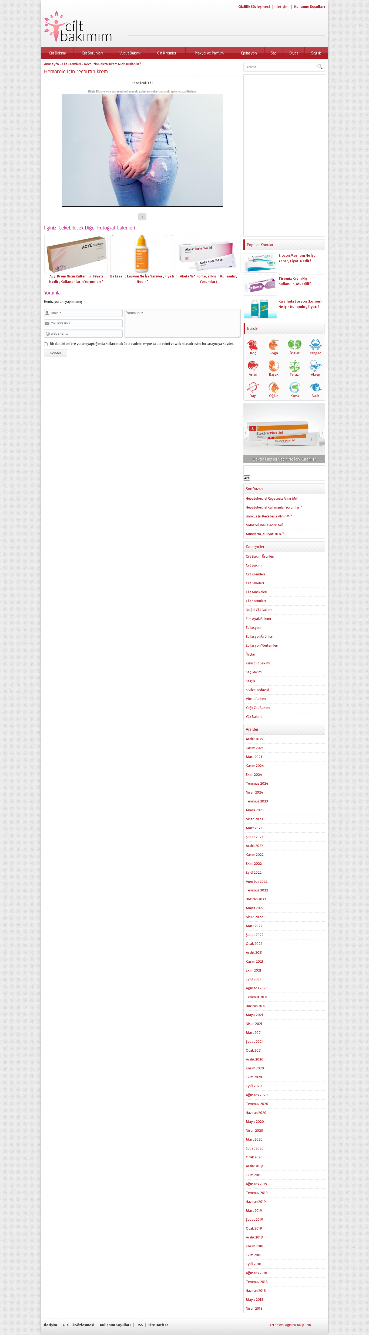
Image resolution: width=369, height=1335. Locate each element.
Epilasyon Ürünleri (259, 636)
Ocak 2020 (254, 1157)
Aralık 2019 (254, 1166)
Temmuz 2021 (256, 997)
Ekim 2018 (253, 1255)
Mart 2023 (254, 828)
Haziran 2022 (256, 899)
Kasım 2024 (255, 766)
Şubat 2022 (254, 935)
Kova (295, 396)
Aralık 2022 (254, 846)
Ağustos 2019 (256, 1184)
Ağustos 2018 (256, 1273)
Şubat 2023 (254, 837)
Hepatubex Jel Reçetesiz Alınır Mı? (272, 498)
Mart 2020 (254, 1139)
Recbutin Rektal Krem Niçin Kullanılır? (112, 64)
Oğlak (274, 396)
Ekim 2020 (254, 1077)
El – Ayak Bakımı (258, 619)
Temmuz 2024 (257, 783)
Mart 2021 (254, 1033)
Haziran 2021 (256, 1006)
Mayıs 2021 (254, 1015)
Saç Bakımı (254, 672)
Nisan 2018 (254, 1308)
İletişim (282, 7)
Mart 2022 (254, 926)
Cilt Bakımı (57, 53)
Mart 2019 (254, 1211)
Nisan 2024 (254, 792)
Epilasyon (249, 53)
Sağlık (316, 53)
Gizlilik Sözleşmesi (254, 7)
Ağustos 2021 (256, 988)
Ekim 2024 (254, 775)
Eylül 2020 (254, 1086)
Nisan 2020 (254, 1130)
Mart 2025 (254, 757)
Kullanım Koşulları (309, 7)
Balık (315, 396)
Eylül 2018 (253, 1264)
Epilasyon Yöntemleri (262, 645)
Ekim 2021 (253, 970)
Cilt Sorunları (92, 53)
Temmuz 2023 (257, 801)
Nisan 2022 (254, 917)
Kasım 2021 (254, 961)
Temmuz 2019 (257, 1193)
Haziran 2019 (256, 1202)
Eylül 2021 (253, 979)
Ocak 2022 (254, 944)
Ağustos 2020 (257, 1095)
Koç (253, 353)
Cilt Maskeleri (256, 592)
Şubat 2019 (254, 1219)
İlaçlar (250, 654)
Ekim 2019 (253, 1175)
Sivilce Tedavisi (257, 690)
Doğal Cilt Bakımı (259, 610)
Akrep (315, 374)
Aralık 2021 (254, 952)
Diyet (293, 53)
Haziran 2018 (256, 1291)
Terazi (295, 374)
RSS (139, 1325)
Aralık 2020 (254, 1059)
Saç (273, 53)
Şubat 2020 (255, 1148)
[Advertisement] (226, 23)
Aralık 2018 (254, 1237)
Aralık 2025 (254, 739)
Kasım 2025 (255, 748)
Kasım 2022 (255, 855)
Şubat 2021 (254, 1041)
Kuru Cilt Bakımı (258, 663)
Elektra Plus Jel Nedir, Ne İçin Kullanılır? (284, 459)
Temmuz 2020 (257, 1104)
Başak (274, 374)
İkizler (295, 353)
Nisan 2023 (254, 819)
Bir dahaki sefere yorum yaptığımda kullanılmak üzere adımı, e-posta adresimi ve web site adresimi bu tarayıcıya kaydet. (142, 344)
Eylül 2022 (253, 872)
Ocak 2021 (254, 1050)
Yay (253, 396)
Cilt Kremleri (167, 53)
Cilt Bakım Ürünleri (260, 556)
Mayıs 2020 (255, 1122)
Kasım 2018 (254, 1246)
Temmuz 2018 (257, 1282)
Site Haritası (159, 1325)
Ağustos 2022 (256, 881)
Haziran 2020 (256, 1113)
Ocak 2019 (254, 1228)
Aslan (253, 374)
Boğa (274, 353)
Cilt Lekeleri (255, 583)
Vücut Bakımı (129, 53)
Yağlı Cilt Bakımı (258, 708)
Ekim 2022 (254, 864)
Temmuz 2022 (257, 890)
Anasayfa (51, 64)
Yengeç (315, 353)
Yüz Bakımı (254, 717)
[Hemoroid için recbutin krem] (142, 205)
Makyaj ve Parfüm (209, 53)
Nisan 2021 (254, 1024)
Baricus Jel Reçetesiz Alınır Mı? (269, 516)
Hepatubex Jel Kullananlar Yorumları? (274, 507)
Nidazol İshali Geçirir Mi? (264, 525)
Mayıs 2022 (255, 908)
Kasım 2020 (255, 1068)
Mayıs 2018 (254, 1300)
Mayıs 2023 (255, 810)
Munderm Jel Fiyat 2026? (265, 534)
